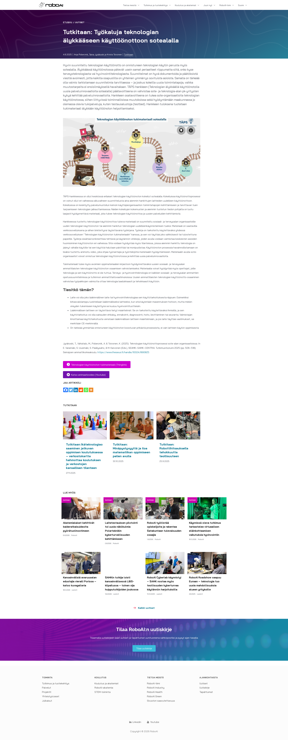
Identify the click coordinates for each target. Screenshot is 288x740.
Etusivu (67, 22)
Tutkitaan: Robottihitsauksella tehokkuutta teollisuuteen (173, 450)
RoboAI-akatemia (103, 687)
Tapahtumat (206, 691)
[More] (91, 390)
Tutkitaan (128, 54)
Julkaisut (47, 700)
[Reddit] (81, 390)
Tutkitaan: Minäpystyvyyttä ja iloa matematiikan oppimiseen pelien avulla (131, 450)
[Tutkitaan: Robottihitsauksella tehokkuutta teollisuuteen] (178, 425)
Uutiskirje (205, 687)
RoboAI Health (154, 691)
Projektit (46, 691)
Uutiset (79, 22)
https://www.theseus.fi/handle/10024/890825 (123, 352)
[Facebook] (65, 390)
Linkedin (136, 721)
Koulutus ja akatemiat (185, 5)
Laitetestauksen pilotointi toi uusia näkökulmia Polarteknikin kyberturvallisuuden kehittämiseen (121, 531)
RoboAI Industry (155, 687)
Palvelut (46, 687)
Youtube (154, 721)
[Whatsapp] (86, 390)
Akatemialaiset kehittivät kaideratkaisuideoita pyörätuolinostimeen (78, 526)
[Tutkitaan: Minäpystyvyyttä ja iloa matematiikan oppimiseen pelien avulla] (132, 425)
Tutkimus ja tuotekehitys (156, 5)
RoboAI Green (154, 696)
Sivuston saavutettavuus (161, 700)
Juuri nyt (207, 5)
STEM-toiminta (102, 691)
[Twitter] (70, 390)
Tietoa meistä (129, 5)
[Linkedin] (76, 390)
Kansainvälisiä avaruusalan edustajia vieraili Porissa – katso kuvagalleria (80, 581)
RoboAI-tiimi (225, 5)
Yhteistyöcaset (50, 696)
